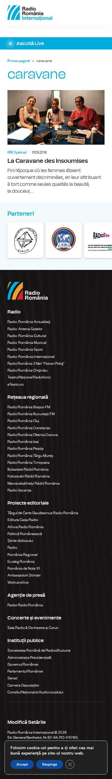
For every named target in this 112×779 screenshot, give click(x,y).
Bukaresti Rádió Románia (28, 469)
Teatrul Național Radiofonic (29, 377)
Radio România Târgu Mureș (30, 455)
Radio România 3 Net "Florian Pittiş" (36, 363)
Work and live (18, 582)
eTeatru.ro (15, 384)
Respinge (49, 764)
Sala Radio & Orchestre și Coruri (33, 628)
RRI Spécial (17, 152)
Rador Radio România (25, 605)
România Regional (22, 555)
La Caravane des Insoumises (56, 142)
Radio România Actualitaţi (28, 322)
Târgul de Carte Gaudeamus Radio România (42, 513)
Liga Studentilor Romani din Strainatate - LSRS (64, 240)
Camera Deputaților (23, 685)
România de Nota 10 (23, 568)
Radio (12, 547)
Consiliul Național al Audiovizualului (35, 692)
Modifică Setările (26, 722)
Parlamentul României (25, 671)
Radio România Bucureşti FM (31, 414)
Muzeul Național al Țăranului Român (25, 240)
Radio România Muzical (26, 342)
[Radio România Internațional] (29, 12)
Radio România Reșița (25, 448)
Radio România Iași (23, 441)
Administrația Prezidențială (29, 657)
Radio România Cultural (26, 336)
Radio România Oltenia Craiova (32, 435)
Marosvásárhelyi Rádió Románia (33, 483)
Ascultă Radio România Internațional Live (56, 43)
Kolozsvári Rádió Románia (28, 476)
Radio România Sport (25, 349)
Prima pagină (18, 61)
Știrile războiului (20, 540)
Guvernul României (23, 664)
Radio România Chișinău (27, 370)
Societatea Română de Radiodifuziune (38, 650)
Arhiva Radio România (25, 527)
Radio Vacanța (19, 490)
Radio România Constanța (28, 428)
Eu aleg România (21, 561)
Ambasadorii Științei (24, 575)
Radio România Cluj (23, 421)
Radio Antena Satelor (24, 329)
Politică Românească (24, 534)
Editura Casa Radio (22, 520)
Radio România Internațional (30, 356)
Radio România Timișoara (28, 462)
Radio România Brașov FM (28, 407)
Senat (12, 678)
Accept (22, 764)
